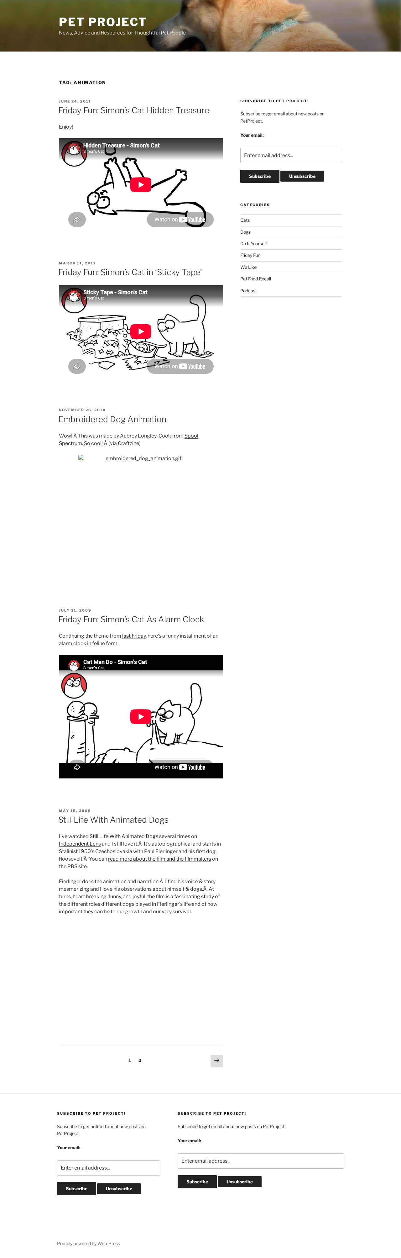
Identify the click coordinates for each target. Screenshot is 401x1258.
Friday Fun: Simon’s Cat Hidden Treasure (133, 110)
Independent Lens (80, 844)
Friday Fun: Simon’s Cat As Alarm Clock (131, 619)
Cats (245, 220)
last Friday (134, 636)
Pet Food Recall (255, 278)
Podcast (248, 290)
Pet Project (103, 22)
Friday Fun (250, 255)
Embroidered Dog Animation (112, 419)
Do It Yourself (253, 243)
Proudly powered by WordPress (88, 1243)
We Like (248, 267)
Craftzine (128, 443)
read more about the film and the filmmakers (159, 859)
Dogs (245, 232)
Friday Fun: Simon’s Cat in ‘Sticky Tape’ (130, 272)
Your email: (252, 135)
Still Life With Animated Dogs (113, 820)
